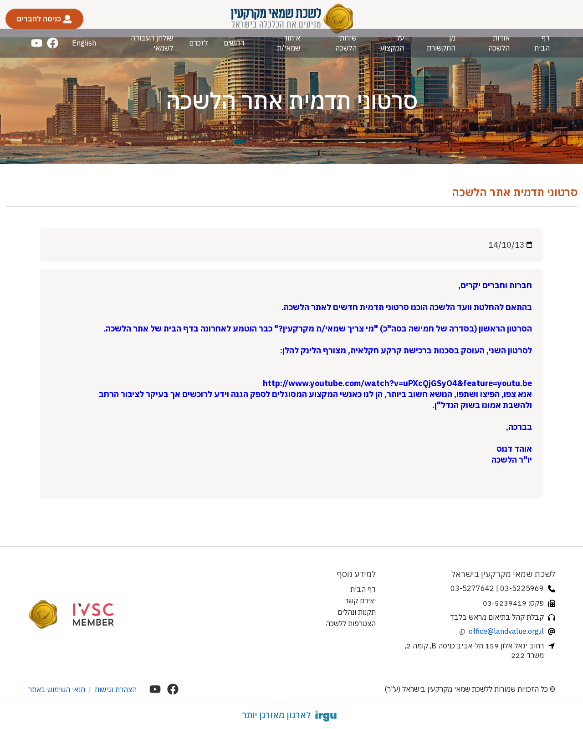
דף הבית (542, 42)
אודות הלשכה (499, 42)
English (84, 42)
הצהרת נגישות (116, 689)
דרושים (234, 42)
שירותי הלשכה (345, 42)
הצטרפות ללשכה (351, 623)
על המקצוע (392, 42)
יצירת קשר (360, 600)
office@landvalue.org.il (506, 631)
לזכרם (198, 42)
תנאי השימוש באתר (56, 689)
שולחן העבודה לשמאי (152, 42)
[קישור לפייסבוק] (52, 43)
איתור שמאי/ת (288, 42)
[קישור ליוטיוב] (36, 43)
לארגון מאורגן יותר (276, 714)
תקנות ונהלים (357, 612)
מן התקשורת (441, 42)
